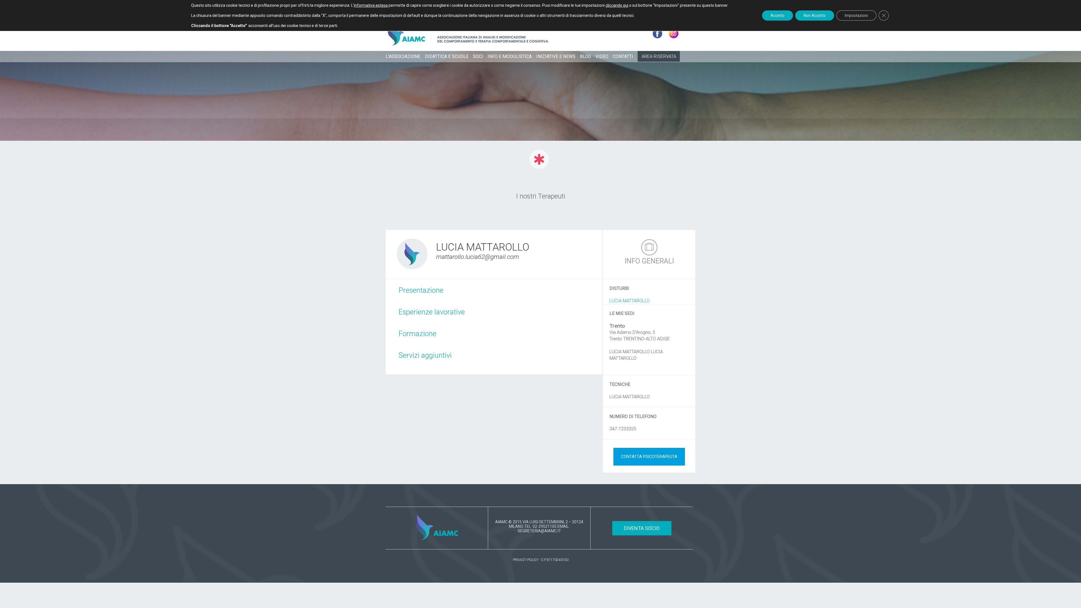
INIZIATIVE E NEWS (555, 56)
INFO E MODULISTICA (510, 56)
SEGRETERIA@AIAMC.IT (539, 531)
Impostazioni (856, 15)
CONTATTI (623, 56)
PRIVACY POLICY (526, 560)
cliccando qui (617, 5)
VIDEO (601, 56)
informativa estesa (371, 5)
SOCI (478, 56)
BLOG (585, 56)
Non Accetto (815, 15)
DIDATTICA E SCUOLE (446, 56)
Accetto (777, 15)
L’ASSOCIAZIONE (403, 56)
